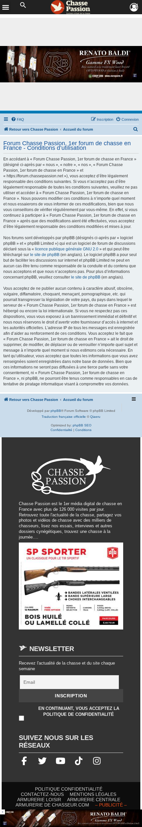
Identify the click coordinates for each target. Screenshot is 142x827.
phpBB (56, 411)
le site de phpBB (44, 254)
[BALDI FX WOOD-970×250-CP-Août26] (71, 64)
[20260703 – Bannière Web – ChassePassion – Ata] (71, 589)
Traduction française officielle (64, 416)
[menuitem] (17, 119)
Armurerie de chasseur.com (52, 804)
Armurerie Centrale (93, 799)
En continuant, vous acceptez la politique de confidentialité (78, 711)
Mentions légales (93, 794)
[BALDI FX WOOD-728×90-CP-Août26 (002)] (71, 818)
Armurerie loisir (39, 799)
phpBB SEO (82, 425)
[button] (23, 5)
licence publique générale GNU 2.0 (66, 249)
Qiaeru (95, 416)
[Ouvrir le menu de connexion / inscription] (134, 7)
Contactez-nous (42, 794)
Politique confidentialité (68, 789)
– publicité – (111, 804)
